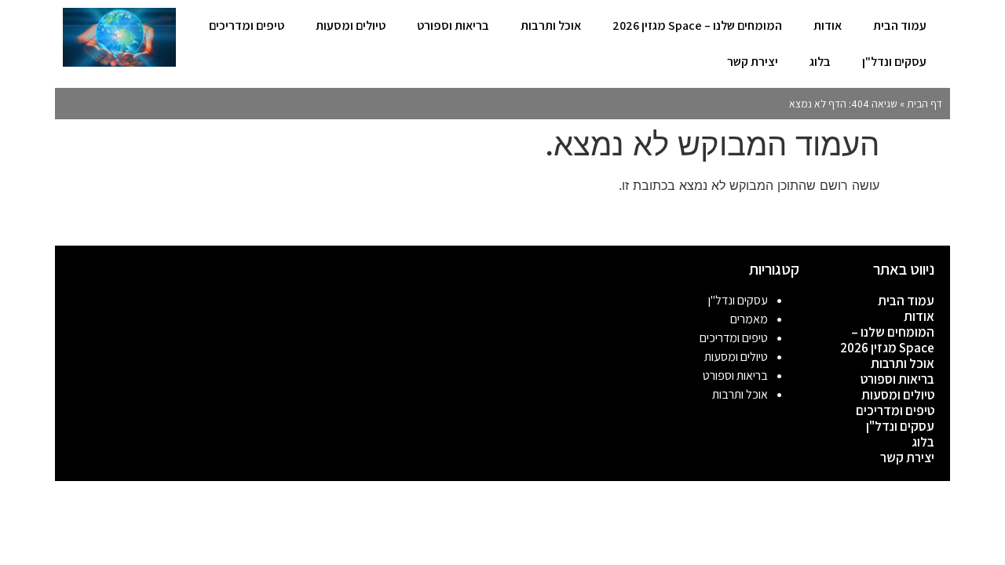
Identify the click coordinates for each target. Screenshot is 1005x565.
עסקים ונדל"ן (894, 61)
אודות (827, 25)
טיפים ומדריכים (246, 25)
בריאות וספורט (453, 25)
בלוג (820, 61)
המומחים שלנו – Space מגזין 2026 (697, 25)
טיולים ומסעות (351, 25)
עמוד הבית (899, 25)
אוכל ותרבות (551, 25)
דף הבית (924, 104)
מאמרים (749, 319)
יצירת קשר (752, 61)
